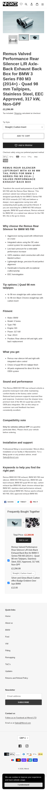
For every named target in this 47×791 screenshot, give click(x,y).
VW (6, 644)
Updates (8, 671)
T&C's (8, 664)
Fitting (7, 650)
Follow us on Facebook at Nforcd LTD (20, 718)
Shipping (17, 113)
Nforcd (26, 769)
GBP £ (23, 738)
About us (9, 623)
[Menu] (42, 4)
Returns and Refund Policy (16, 678)
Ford (7, 637)
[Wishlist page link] (21, 4)
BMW (7, 630)
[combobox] (23, 573)
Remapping (10, 657)
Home (7, 616)
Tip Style (6, 122)
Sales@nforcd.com (11, 457)
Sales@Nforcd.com (23, 723)
